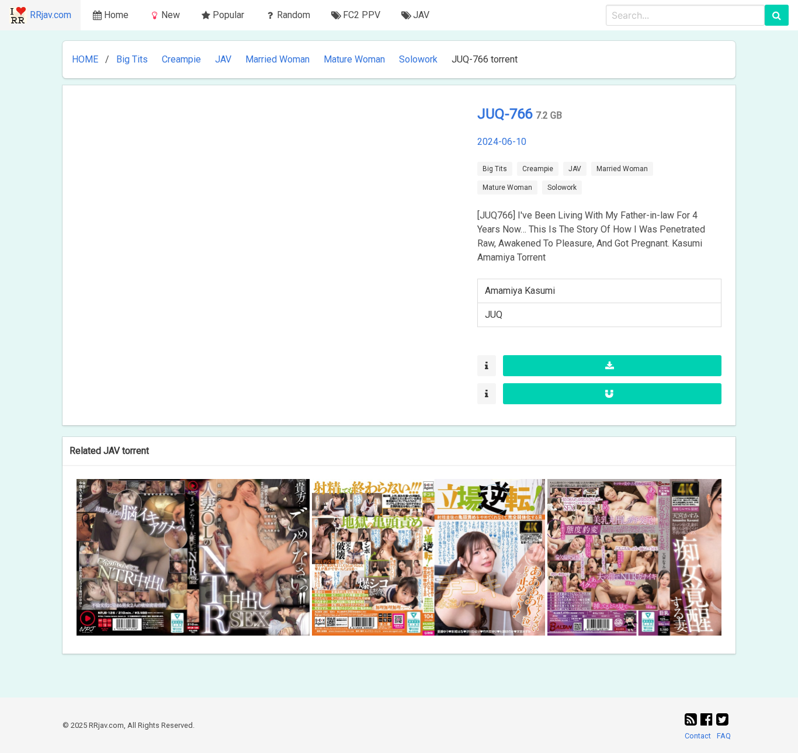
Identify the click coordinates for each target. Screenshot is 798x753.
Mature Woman (354, 59)
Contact (698, 735)
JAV (223, 59)
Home (116, 14)
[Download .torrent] (612, 365)
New (170, 14)
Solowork (418, 59)
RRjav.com (50, 14)
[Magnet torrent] (612, 393)
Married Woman (277, 59)
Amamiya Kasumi (520, 290)
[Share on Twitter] (722, 720)
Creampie (181, 59)
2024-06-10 (501, 141)
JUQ (493, 314)
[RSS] (692, 720)
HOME (85, 59)
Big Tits (132, 59)
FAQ (724, 735)
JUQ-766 (506, 114)
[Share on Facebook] (708, 720)
